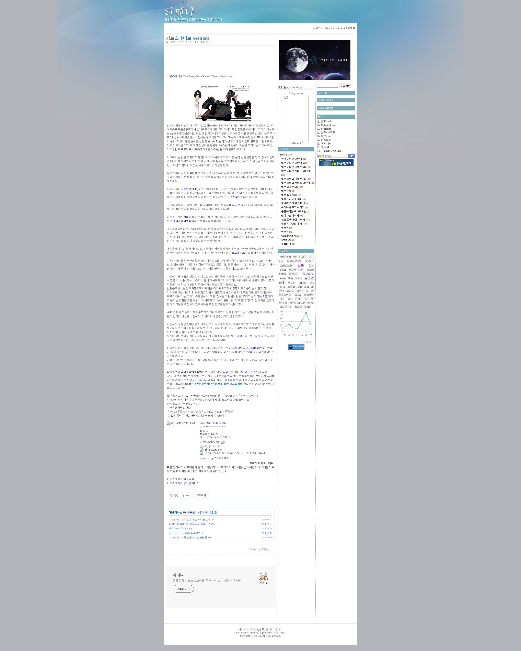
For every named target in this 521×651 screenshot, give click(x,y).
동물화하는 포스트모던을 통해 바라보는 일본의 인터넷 (207, 580)
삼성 (299, 286)
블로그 (300, 290)
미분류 (286, 231)
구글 (326, 147)
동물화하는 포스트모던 (178, 42)
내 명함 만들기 (296, 142)
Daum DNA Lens (332, 150)
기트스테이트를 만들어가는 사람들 (188, 537)
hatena (297, 294)
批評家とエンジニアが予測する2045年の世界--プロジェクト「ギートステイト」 (214, 395)
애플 (290, 298)
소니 (282, 298)
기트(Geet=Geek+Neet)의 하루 (184, 533)
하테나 (200, 14)
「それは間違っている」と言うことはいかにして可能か (200, 411)
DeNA (298, 298)
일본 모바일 (299, 256)
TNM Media (278, 632)
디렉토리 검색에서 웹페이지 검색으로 (189, 524)
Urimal (327, 121)
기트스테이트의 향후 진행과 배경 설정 (190, 519)
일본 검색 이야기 (292, 186)
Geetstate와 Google (178, 528)
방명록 (351, 27)
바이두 (290, 290)
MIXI (282, 286)
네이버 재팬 (296, 269)
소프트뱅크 (286, 265)
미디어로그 (339, 27)
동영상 (291, 286)
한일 (311, 265)
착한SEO (287, 239)
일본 (301, 265)
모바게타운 (307, 273)
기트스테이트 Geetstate (187, 38)
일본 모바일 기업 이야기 (296, 178)
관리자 (269, 629)
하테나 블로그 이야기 (294, 207)
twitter (283, 278)
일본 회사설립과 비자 (294, 223)
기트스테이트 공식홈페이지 (183, 483)
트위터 (298, 278)
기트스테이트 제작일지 (180, 479)
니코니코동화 (294, 261)
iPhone (302, 282)
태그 (327, 27)
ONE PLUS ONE (291, 235)
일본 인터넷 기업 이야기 (296, 167)
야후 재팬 (285, 256)
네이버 (328, 143)
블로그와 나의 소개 (294, 87)
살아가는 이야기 (292, 215)
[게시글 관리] (187, 495)
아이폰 (292, 282)
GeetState (309, 261)
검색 (306, 286)
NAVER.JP (329, 132)
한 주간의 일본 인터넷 (295, 203)
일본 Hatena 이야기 (293, 199)
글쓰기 (278, 629)
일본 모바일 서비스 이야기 (297, 182)
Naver (283, 269)
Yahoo (327, 136)
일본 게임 (287, 191)
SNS (312, 282)
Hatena (327, 128)
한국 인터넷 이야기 (293, 158)
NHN (290, 278)
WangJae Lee (296, 93)
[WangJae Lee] (296, 140)
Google (327, 139)
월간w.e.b (293, 273)
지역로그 (318, 27)
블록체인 (288, 244)
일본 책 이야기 (291, 195)
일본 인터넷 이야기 (294, 162)
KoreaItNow (330, 125)
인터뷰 (286, 227)
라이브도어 (286, 306)
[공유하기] (182, 495)
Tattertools (253, 632)
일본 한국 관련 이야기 (295, 219)
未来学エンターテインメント (184, 403)
